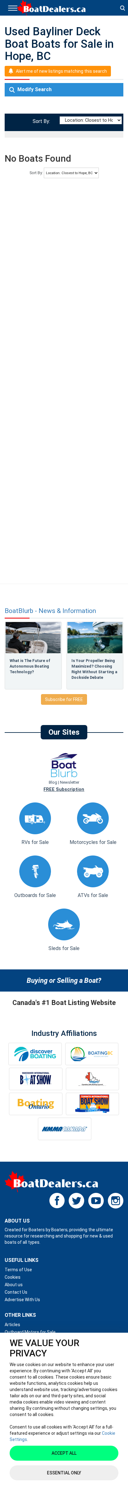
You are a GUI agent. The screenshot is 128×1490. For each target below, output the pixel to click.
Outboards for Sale (35, 895)
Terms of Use (18, 1269)
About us (14, 1284)
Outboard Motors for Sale (30, 1332)
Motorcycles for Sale (93, 842)
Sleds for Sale (64, 948)
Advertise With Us (22, 1299)
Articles (12, 1324)
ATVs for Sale (93, 895)
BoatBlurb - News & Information (50, 611)
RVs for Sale (35, 842)
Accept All (64, 1453)
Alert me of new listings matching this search (61, 71)
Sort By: (40, 121)
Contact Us (16, 1292)
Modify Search (34, 89)
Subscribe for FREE (64, 699)
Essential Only (64, 1472)
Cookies (13, 1277)
